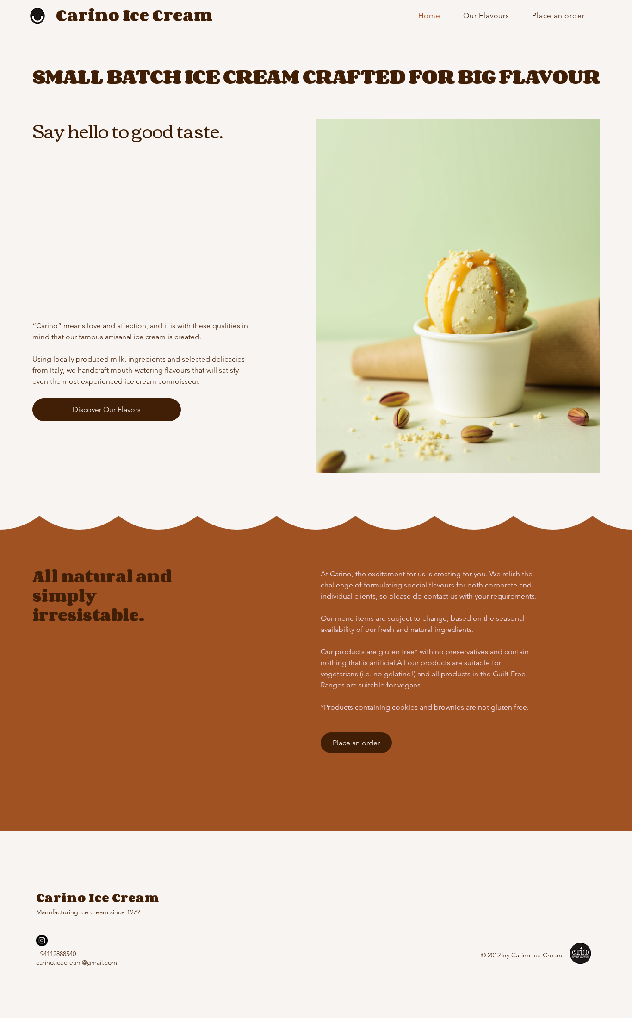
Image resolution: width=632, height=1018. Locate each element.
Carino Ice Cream (134, 15)
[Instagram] (42, 940)
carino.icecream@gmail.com (76, 962)
